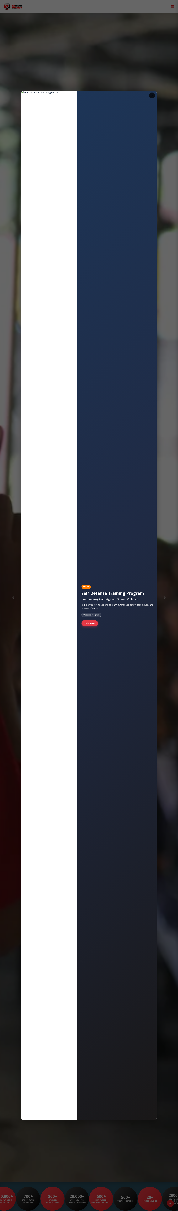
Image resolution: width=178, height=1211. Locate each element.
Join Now (90, 623)
